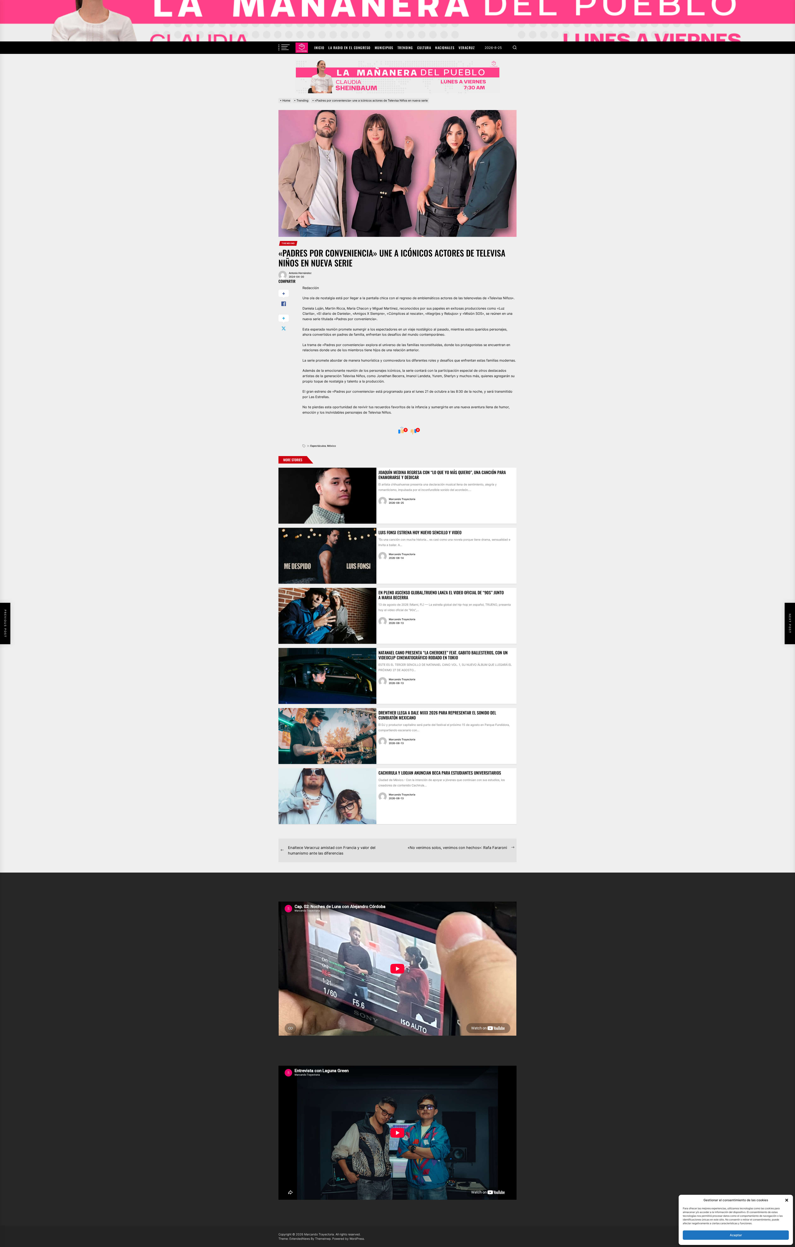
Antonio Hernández (300, 273)
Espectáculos (318, 445)
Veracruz (467, 48)
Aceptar (736, 1235)
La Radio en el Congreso (349, 48)
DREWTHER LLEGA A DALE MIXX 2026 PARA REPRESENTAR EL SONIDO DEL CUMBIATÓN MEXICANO (437, 715)
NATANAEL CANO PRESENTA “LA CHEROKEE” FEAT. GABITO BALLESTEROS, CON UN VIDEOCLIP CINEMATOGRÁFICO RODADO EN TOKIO (443, 655)
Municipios (384, 48)
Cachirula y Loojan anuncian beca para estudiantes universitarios (439, 773)
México (331, 445)
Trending (405, 48)
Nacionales (444, 48)
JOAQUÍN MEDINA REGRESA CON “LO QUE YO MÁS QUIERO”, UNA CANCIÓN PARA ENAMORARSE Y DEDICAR (442, 474)
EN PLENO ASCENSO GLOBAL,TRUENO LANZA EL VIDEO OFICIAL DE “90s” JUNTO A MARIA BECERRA (441, 594)
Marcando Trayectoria (402, 499)
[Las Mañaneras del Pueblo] (397, 76)
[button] (787, 1200)
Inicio (319, 48)
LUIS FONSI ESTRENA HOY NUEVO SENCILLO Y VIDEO (419, 532)
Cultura (424, 48)
